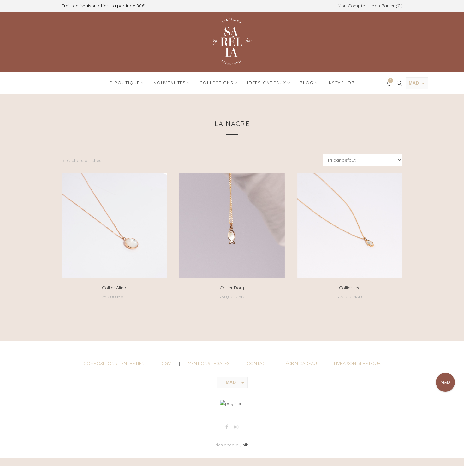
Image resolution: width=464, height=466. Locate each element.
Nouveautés (169, 82)
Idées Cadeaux (266, 82)
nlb (245, 445)
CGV (166, 363)
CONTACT (257, 363)
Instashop (340, 82)
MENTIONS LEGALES (208, 363)
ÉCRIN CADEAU (301, 363)
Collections (216, 82)
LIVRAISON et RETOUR (357, 363)
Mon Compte (351, 6)
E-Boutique (125, 82)
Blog (307, 82)
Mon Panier (386, 6)
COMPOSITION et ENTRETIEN (114, 363)
